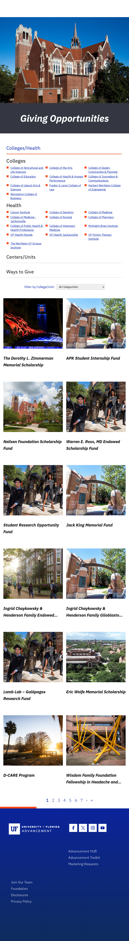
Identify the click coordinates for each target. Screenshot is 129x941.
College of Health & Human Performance (66, 178)
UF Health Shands (21, 234)
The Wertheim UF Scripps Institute (25, 245)
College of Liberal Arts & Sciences (25, 187)
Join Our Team (22, 882)
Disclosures (19, 895)
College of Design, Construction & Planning (103, 170)
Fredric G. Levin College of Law (65, 187)
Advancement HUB (82, 851)
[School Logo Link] (34, 829)
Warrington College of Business (23, 196)
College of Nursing (60, 217)
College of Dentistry (61, 212)
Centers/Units (21, 257)
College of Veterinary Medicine (62, 228)
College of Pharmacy (101, 217)
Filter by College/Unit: (39, 287)
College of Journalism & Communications (103, 178)
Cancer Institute (20, 212)
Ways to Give (20, 272)
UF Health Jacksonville (63, 234)
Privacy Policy (21, 901)
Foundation (19, 888)
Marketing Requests (83, 864)
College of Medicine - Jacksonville (23, 219)
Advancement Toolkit (84, 857)
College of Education (23, 176)
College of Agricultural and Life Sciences (26, 170)
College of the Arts (60, 168)
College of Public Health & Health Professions (26, 228)
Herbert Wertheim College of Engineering (104, 187)
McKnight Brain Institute (103, 226)
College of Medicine (100, 212)
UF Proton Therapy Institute (100, 236)
